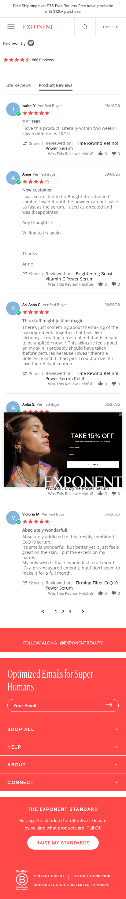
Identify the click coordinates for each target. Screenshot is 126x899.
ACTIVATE (92, 464)
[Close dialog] (120, 414)
